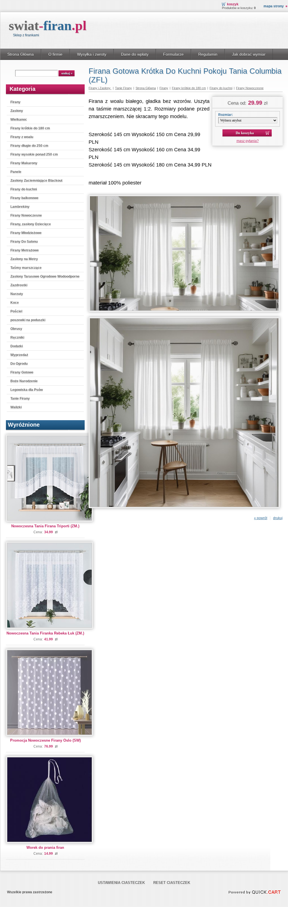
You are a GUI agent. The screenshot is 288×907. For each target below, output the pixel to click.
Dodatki (16, 346)
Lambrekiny (20, 207)
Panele (15, 172)
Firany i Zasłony (100, 88)
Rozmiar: (225, 115)
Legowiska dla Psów (26, 390)
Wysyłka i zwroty (91, 54)
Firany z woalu (21, 137)
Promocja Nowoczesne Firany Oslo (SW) (45, 740)
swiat (47, 25)
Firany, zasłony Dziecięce (30, 224)
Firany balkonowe (24, 198)
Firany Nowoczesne (26, 215)
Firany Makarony (23, 163)
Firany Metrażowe (24, 250)
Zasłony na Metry (24, 259)
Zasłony (16, 111)
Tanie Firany (20, 398)
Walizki (16, 407)
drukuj (278, 518)
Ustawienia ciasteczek (121, 883)
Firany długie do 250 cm (29, 146)
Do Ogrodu (19, 364)
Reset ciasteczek (171, 883)
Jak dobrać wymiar (249, 54)
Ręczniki (17, 337)
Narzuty (16, 294)
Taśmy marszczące (26, 268)
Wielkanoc (18, 119)
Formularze (173, 54)
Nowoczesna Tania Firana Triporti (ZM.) (45, 526)
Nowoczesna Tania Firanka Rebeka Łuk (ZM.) (45, 633)
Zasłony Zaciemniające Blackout (36, 181)
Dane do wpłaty (134, 54)
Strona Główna (20, 54)
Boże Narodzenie (24, 381)
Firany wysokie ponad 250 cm (34, 154)
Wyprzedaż (19, 355)
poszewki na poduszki (27, 320)
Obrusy (16, 329)
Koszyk (232, 4)
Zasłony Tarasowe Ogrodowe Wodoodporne (45, 276)
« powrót (260, 518)
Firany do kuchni (23, 189)
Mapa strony (274, 6)
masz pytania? (248, 141)
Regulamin (207, 54)
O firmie (55, 54)
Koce (14, 303)
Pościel (16, 311)
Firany (15, 102)
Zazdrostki (18, 285)
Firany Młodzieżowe (26, 233)
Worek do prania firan (45, 847)
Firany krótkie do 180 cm (30, 128)
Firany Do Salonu (24, 242)
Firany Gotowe (21, 372)
